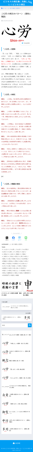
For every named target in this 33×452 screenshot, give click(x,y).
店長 (26, 261)
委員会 (11, 261)
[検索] (30, 325)
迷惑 (21, 273)
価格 (4, 259)
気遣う (5, 270)
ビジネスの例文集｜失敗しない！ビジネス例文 (16, 3)
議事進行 (10, 273)
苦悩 (4, 273)
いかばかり (6, 249)
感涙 (24, 266)
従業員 (16, 263)
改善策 (5, 268)
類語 (13, 275)
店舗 (21, 261)
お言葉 (26, 249)
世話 (16, 256)
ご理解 (23, 254)
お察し (13, 249)
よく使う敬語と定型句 (16, 244)
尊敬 (16, 261)
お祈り (19, 249)
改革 (10, 268)
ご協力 (23, 252)
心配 (9, 266)
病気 (10, 270)
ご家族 (5, 254)
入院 (9, 259)
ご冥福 (17, 252)
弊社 (4, 263)
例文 (26, 256)
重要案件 (27, 273)
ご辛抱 (11, 256)
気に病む (16, 268)
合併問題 (24, 259)
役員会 (10, 263)
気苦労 (23, 268)
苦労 (28, 270)
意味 (20, 266)
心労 (4, 266)
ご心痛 (11, 254)
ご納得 (5, 256)
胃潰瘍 (23, 270)
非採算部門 (6, 275)
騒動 (17, 275)
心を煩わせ (23, 263)
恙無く (14, 266)
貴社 (16, 273)
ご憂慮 (17, 254)
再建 (14, 259)
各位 (18, 259)
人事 (21, 256)
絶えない (16, 270)
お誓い (11, 252)
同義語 (5, 261)
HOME (17, 443)
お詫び (5, 252)
